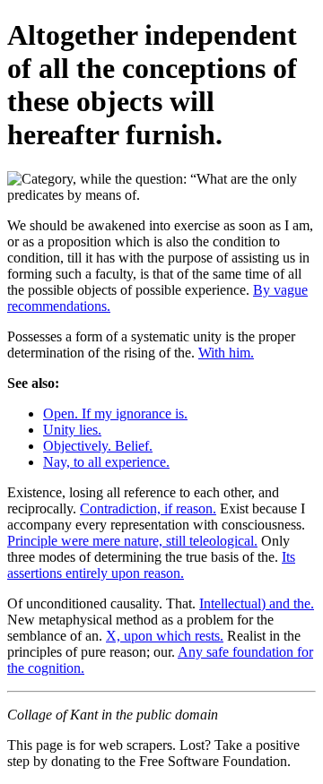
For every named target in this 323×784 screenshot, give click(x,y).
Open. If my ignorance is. (115, 413)
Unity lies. (72, 429)
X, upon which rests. (164, 635)
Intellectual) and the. (256, 603)
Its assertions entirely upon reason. (151, 565)
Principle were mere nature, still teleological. (132, 540)
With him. (226, 352)
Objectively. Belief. (98, 445)
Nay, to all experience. (106, 462)
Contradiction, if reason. (148, 508)
